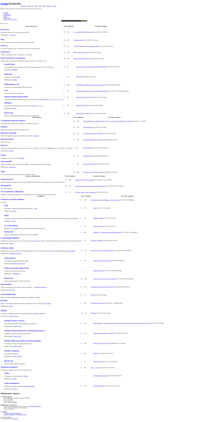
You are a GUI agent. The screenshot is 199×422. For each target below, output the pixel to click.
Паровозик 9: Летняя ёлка (83, 105)
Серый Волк (12, 35)
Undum (6, 373)
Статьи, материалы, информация (12, 191)
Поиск (5, 16)
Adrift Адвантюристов (11, 383)
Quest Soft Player (6, 284)
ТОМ (6, 205)
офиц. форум (47, 303)
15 (52, 99)
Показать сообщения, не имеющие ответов (15, 414)
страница (35, 313)
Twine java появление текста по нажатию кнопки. (87, 46)
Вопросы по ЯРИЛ (98, 218)
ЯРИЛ (6, 215)
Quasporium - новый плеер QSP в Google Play (103, 287)
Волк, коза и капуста (98, 226)
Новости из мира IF (7, 139)
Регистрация (7, 18)
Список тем (7, 14)
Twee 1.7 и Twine (95, 367)
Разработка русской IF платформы (12, 199)
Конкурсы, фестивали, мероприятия (13, 58)
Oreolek (14, 79)
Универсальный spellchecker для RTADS (104, 333)
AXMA (54, 6)
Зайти (5, 19)
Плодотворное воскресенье (100, 375)
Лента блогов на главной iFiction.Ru (92, 133)
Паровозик (8, 103)
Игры (3, 39)
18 (46, 99)
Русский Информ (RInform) (10, 238)
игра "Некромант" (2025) (97, 303)
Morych (19, 253)
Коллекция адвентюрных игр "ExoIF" (93, 139)
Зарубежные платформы (9, 367)
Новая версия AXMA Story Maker (102, 260)
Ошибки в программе (99, 270)
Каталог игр (5, 29)
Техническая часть (7, 179)
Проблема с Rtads (98, 361)
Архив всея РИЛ (6, 161)
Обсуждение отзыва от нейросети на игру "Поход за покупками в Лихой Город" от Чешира (107, 121)
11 (60, 99)
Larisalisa (15, 389)
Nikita (15, 316)
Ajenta (14, 108)
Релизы (95, 208)
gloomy (11, 306)
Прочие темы (8, 113)
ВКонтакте (14, 19)
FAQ (32, 6)
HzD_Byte (11, 290)
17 (48, 99)
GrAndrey (11, 316)
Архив (2, 164)
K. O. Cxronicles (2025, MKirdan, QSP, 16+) (85, 32)
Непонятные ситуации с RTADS (102, 343)
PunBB (8, 417)
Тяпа (15, 135)
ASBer (14, 211)
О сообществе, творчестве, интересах (13, 120)
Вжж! (6, 90)
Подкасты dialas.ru (88, 148)
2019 (44, 99)
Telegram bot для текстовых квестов (84, 180)
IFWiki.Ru (21, 158)
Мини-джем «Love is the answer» (84, 113)
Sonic (14, 221)
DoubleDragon (12, 253)
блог (38, 241)
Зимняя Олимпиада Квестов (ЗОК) (16, 96)
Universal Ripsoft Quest (8, 294)
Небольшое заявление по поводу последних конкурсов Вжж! (92, 91)
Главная (6, 12)
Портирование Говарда (99, 386)
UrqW (92, 295)
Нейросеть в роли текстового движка (93, 172)
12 (58, 99)
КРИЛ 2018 (8, 74)
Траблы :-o (4, 45)
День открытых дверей (89, 164)
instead (2, 303)
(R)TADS (4, 310)
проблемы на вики (88, 156)
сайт (35, 241)
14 (54, 99)
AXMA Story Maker (7, 248)
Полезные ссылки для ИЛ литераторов (85, 192)
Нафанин (15, 69)
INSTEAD (48, 6)
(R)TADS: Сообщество (11, 351)
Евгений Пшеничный (35, 406)
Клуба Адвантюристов (29, 386)
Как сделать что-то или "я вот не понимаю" (102, 250)
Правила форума (87, 127)
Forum (4, 3)
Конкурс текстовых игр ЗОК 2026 (83, 58)
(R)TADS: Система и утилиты (14, 320)
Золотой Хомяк (9, 64)
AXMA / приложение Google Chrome (16, 268)
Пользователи (7, 15)
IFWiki (36, 6)
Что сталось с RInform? (97, 240)
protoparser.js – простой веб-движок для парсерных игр (105, 200)
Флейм (3, 171)
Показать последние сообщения (12, 413)
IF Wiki (3, 155)
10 (62, 99)
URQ (43, 6)
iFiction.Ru (23, 6)
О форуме (4, 126)
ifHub (28, 6)
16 (50, 99)
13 (56, 99)
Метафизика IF (6, 185)
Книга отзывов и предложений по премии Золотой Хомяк (91, 66)
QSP (40, 6)
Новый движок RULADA (80, 52)
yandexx (11, 150)
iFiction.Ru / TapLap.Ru (8, 133)
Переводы (93, 313)
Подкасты (4, 145)
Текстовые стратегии (79, 40)
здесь (36, 208)
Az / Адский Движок (11, 225)
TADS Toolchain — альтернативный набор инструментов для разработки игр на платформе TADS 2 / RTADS (122, 323)
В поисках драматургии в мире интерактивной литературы (91, 186)
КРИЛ (18, 77)
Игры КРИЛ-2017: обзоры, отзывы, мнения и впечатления (91, 85)
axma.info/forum (71, 251)
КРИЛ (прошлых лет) (11, 84)
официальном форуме (41, 287)
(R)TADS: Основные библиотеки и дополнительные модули (24, 330)
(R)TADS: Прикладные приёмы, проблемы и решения (22, 341)
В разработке (5, 52)
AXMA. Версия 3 (10, 258)
